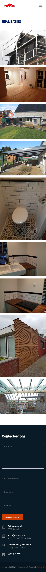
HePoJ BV (41, 567)
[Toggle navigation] (40, 5)
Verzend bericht (12, 517)
